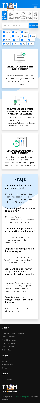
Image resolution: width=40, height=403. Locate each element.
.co (32, 40)
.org (17, 32)
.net (26, 32)
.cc (17, 40)
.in (31, 43)
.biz (15, 43)
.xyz (7, 43)
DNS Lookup (6, 350)
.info (7, 36)
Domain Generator (8, 337)
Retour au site (7, 379)
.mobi (7, 40)
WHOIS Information (9, 340)
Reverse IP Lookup (8, 343)
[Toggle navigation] (35, 6)
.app (17, 36)
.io (25, 40)
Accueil (4, 361)
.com (7, 32)
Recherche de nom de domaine (13, 333)
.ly (24, 43)
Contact (4, 368)
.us (33, 36)
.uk (25, 36)
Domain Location (8, 347)
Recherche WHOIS (8, 365)
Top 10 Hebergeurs (22, 397)
